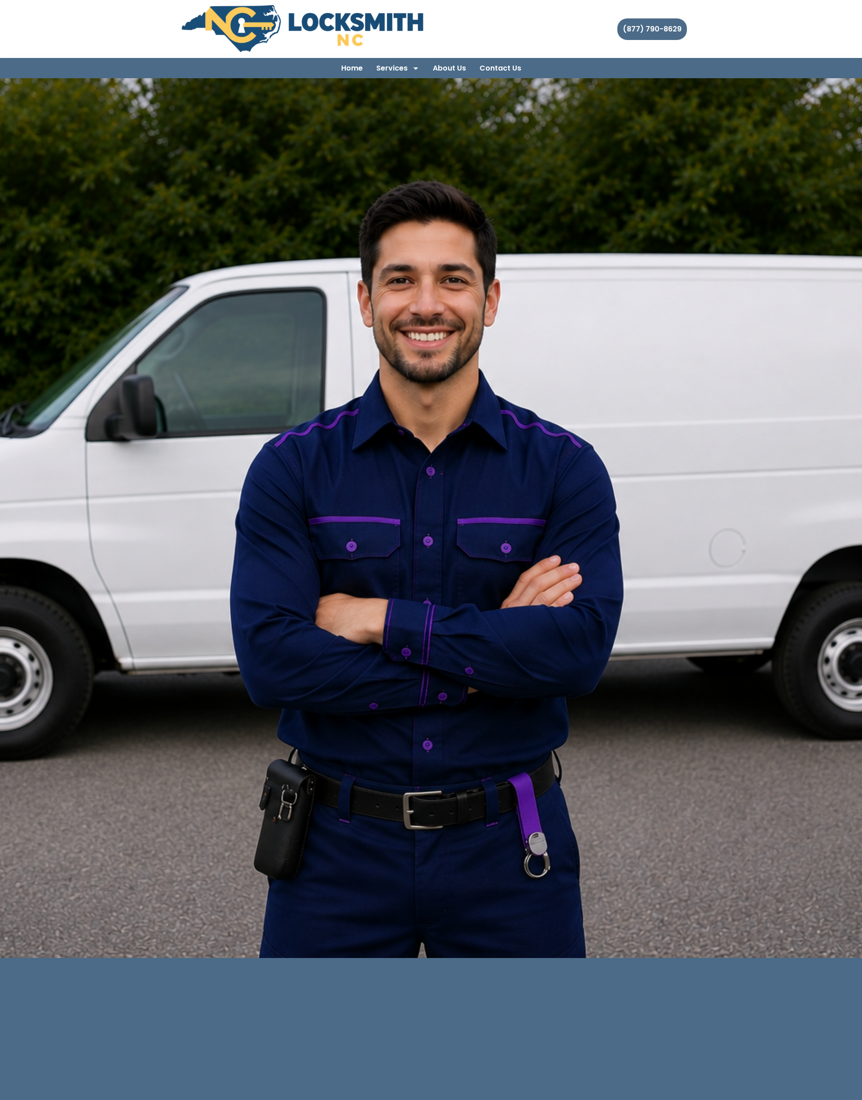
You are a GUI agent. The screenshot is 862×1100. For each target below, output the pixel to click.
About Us (449, 68)
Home (352, 68)
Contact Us (500, 68)
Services (392, 68)
